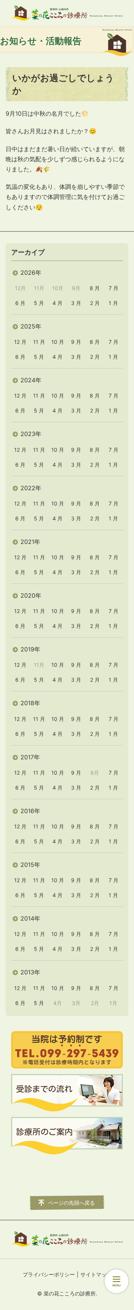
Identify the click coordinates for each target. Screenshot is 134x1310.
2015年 (30, 864)
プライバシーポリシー (49, 1274)
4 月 (57, 303)
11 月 (39, 342)
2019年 (30, 649)
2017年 (30, 757)
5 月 (39, 303)
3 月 (76, 303)
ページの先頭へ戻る (71, 1202)
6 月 (20, 303)
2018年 (30, 703)
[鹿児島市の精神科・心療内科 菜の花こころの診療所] (67, 13)
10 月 (57, 342)
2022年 (30, 488)
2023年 (30, 434)
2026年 (30, 272)
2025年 (30, 326)
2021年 (30, 541)
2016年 (30, 811)
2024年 (30, 380)
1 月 (113, 303)
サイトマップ (96, 1274)
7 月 (113, 288)
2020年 (30, 595)
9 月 (76, 342)
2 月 (95, 303)
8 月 (95, 288)
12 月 (20, 342)
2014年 (30, 918)
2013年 (30, 972)
